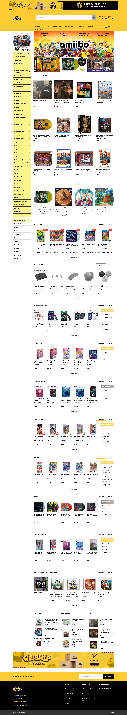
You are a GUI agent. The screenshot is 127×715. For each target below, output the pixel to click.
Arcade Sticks (18, 82)
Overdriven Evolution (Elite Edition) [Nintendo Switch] (50, 630)
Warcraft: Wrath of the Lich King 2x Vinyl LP (39, 515)
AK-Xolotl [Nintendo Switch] (39, 399)
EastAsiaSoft (106, 428)
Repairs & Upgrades (19, 75)
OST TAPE (105, 549)
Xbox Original (18, 176)
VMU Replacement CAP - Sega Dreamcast (72, 285)
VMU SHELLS (38, 265)
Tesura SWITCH (107, 396)
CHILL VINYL (106, 505)
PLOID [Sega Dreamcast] (88, 244)
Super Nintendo (18, 110)
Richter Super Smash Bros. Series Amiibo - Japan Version (79, 475)
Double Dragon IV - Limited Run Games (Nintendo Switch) (39, 437)
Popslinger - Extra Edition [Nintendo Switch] (39, 361)
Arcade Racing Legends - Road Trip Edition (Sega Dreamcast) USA (57, 593)
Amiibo (16, 89)
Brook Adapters (18, 86)
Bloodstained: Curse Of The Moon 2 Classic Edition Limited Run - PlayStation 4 (66, 437)
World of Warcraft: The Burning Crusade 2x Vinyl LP (52, 515)
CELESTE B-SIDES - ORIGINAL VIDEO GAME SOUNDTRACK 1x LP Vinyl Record (73, 245)
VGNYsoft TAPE (107, 552)
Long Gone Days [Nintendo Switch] (92, 399)
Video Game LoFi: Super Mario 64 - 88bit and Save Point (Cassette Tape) (92, 553)
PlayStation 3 (17, 149)
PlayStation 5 (17, 142)
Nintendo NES (18, 114)
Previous (37, 44)
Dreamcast (17, 248)
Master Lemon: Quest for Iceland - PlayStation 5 (105, 136)
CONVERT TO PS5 (107, 317)
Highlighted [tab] (101, 224)
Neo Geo (16, 197)
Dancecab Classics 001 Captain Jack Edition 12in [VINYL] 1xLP (41, 136)
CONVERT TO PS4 (107, 314)
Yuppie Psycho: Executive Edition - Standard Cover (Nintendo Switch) (41, 245)
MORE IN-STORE (38, 592)
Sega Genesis (18, 187)
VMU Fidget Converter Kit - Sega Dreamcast (40, 285)
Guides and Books (19, 204)
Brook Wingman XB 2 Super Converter (66, 323)
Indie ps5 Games (107, 434)
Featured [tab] (37, 76)
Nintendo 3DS (18, 124)
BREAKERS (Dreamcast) (88, 592)
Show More (74, 184)
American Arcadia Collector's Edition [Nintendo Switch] (83, 170)
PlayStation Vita (18, 159)
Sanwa (16, 241)
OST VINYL (106, 511)
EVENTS (81, 26)
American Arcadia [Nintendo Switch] (103, 170)
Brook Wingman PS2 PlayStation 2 (79, 323)
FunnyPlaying (17, 255)
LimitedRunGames (18, 223)
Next (110, 44)
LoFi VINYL (106, 508)
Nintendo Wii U (18, 96)
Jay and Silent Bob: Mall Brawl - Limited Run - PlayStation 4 (104, 245)
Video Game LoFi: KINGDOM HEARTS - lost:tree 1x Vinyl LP (66, 515)
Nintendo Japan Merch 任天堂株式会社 (21, 71)
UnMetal (105, 398)
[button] (22, 39)
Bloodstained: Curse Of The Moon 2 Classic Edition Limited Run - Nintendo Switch (79, 437)
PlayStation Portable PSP (21, 162)
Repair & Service (70, 26)
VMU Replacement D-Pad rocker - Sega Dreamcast (89, 285)
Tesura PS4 (106, 390)
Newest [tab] (110, 224)
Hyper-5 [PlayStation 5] (93, 361)
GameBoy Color (18, 135)
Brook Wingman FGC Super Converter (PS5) (39, 323)
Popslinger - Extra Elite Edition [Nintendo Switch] (52, 361)
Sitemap (67, 703)
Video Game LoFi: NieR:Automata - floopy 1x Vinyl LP (79, 515)
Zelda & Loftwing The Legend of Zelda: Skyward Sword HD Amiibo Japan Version (52, 475)
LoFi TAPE (105, 546)
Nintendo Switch (18, 93)
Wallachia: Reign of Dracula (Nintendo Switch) (77, 631)
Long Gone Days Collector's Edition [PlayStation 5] (65, 399)
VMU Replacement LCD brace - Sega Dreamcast (56, 285)
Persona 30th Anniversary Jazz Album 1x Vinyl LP (83, 101)
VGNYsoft (91, 26)
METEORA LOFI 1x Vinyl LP (40, 100)
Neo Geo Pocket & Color (21, 201)
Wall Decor (17, 211)
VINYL (36, 497)
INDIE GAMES (18, 63)
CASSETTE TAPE (40, 534)
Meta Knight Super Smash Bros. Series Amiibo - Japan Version (66, 475)
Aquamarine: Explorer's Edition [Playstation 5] (104, 101)
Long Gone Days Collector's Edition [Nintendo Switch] (79, 399)
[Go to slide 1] (35, 199)
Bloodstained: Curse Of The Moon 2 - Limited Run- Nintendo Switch (52, 437)
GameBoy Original (19, 138)
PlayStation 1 (17, 156)
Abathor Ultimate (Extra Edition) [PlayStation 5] (83, 136)
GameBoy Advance (19, 131)
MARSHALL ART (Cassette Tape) (38, 553)
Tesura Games (17, 234)
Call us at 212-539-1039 (21, 701)
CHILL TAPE (106, 543)
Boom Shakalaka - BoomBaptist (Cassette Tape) (52, 553)
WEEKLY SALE (17, 60)
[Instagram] (17, 705)
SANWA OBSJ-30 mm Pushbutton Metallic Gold (77, 641)
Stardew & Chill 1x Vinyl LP (104, 210)
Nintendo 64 (17, 107)
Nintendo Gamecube (20, 103)
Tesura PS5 (106, 393)
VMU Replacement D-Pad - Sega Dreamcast (105, 285)
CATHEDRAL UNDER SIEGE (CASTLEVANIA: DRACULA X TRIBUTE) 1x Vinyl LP (61, 101)
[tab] (38, 224)
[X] (14, 705)
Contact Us (37, 29)
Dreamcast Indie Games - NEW (46, 572)
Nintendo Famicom (19, 117)
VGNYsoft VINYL (107, 514)
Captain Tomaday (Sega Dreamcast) (104, 593)
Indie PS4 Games (107, 431)
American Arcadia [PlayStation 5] (63, 169)
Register (104, 18)
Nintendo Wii (17, 100)
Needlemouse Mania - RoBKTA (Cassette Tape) (66, 553)
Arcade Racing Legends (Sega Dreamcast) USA (72, 593)
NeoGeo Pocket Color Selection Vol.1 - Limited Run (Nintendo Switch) (93, 437)
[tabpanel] (74, 44)
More (15, 215)
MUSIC (16, 67)
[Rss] (26, 705)
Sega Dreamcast (18, 180)
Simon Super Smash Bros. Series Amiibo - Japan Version (92, 475)
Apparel (16, 208)
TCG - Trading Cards (20, 56)
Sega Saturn (17, 183)
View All (16, 258)
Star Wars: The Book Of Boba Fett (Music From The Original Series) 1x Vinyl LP (63, 212)
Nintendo (16, 237)
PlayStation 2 (17, 152)
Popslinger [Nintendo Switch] (79, 361)
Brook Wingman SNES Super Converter (91, 323)
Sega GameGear (18, 194)
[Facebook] (20, 705)
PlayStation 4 (17, 145)
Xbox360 (16, 173)
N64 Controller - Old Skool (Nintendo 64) (57, 245)
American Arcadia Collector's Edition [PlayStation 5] (41, 170)
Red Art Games (18, 244)
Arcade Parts (18, 79)
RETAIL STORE (57, 26)
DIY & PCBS (106, 329)
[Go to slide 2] (112, 199)
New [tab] (45, 76)
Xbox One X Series (19, 166)
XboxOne (16, 169)
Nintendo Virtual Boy (20, 121)
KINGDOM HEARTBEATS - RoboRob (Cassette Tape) (79, 553)
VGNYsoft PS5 (106, 355)
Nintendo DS (17, 128)
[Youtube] (23, 705)
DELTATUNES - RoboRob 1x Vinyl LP (92, 515)
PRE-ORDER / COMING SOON (42, 26)
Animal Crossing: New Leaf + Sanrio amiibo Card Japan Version (39, 475)
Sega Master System (19, 190)
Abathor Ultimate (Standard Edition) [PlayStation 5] (61, 136)
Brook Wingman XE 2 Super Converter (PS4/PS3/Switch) (52, 323)
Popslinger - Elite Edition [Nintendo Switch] (65, 361)
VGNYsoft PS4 (106, 352)
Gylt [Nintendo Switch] (51, 399)
